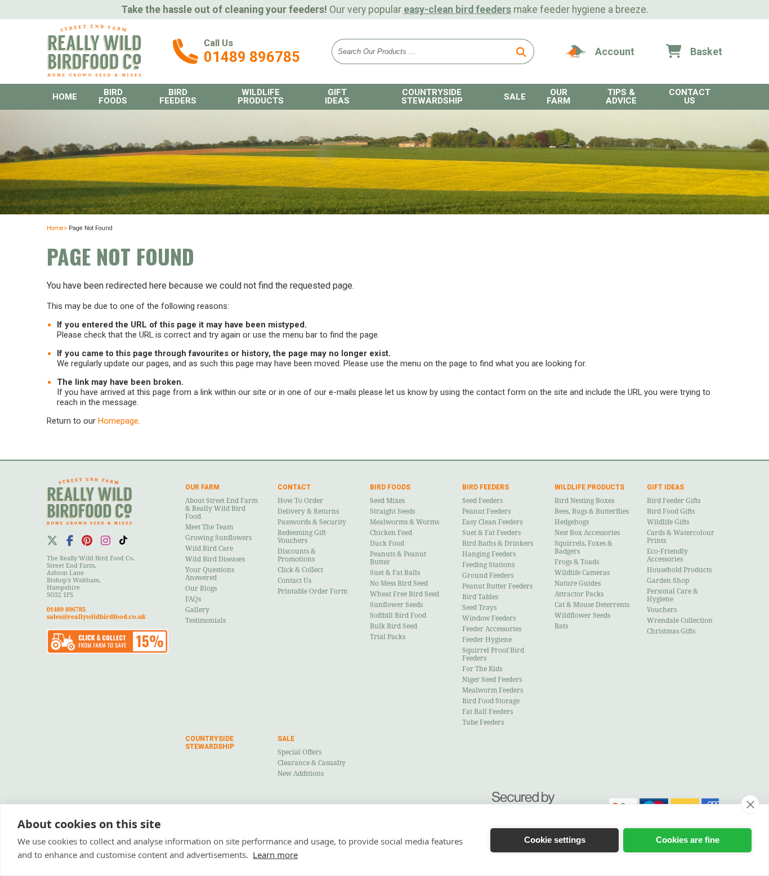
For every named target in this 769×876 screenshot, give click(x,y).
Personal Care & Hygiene (672, 595)
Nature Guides (578, 583)
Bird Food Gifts (671, 511)
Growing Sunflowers (218, 538)
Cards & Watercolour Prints (680, 537)
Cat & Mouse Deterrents (592, 605)
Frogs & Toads (577, 562)
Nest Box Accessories (587, 533)
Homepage (118, 421)
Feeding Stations (488, 565)
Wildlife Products (261, 96)
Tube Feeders (483, 722)
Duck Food (387, 543)
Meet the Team (209, 527)
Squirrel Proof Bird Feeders (493, 654)
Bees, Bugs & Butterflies (592, 511)
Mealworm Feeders (492, 690)
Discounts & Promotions (297, 555)
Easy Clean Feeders (492, 522)
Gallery (197, 610)
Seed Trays (479, 608)
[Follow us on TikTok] (123, 540)
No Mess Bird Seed (399, 583)
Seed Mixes (387, 501)
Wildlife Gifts (668, 522)
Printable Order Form (312, 591)
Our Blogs (201, 588)
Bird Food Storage (491, 701)
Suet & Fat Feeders (491, 533)
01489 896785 (252, 56)
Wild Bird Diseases (215, 559)
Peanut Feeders (486, 511)
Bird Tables (480, 597)
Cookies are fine (687, 839)
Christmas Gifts (671, 631)
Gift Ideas (337, 96)
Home (64, 97)
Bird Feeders (177, 96)
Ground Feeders (487, 575)
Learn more (275, 854)
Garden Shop (668, 581)
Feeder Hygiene (487, 640)
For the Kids (482, 669)
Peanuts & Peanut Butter (398, 558)
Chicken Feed (391, 533)
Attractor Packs (579, 594)
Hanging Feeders (489, 554)
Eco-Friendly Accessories (667, 555)
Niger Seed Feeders (492, 680)
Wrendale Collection (680, 621)
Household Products (679, 570)
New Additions (301, 774)
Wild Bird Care (209, 548)
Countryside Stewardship (432, 96)
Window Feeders (489, 618)
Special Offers (299, 752)
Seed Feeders (482, 501)
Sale (515, 97)
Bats (561, 626)
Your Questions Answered (209, 574)
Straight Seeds (392, 511)
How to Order (300, 501)
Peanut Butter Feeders (497, 586)
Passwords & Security (312, 522)
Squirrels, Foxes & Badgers (583, 547)
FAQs (193, 599)
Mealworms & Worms (404, 522)
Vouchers (662, 610)
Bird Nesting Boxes (584, 501)
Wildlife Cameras (582, 573)
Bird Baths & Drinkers (497, 543)
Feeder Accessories (491, 629)
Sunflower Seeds (396, 605)
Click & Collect (300, 570)
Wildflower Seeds (582, 615)
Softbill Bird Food (398, 615)
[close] (750, 804)
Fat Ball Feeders (487, 712)
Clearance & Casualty (312, 763)
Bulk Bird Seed (393, 626)
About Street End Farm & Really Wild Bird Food (221, 508)
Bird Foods (113, 96)
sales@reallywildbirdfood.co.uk (96, 617)
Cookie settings (554, 839)
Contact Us (294, 581)
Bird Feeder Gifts (673, 501)
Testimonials (205, 621)
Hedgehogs (572, 522)
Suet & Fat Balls (395, 573)
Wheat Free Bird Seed (404, 594)
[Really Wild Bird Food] (94, 73)
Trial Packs (387, 637)
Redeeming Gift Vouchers (302, 537)
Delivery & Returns (308, 511)
